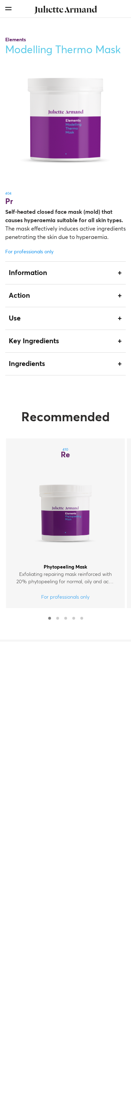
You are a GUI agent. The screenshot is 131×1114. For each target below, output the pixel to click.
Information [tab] (28, 272)
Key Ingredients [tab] (34, 341)
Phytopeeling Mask (65, 567)
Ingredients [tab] (27, 363)
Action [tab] (19, 295)
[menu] (8, 8)
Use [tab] (15, 318)
